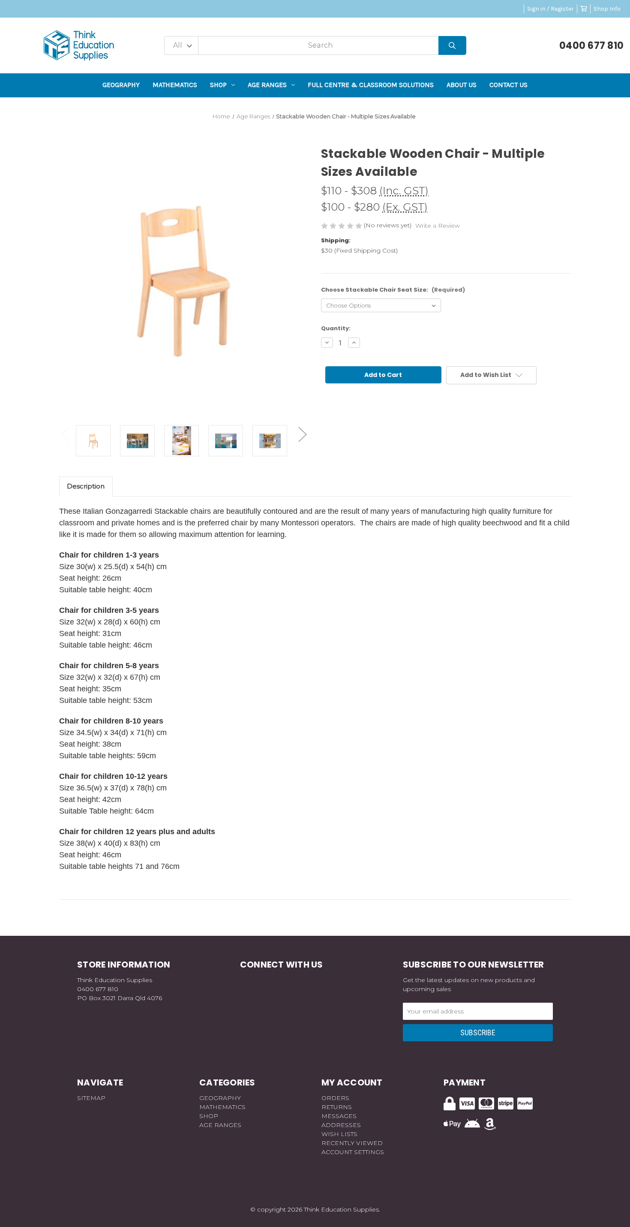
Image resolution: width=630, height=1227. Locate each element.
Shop (218, 85)
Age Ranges (267, 85)
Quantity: (336, 328)
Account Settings (352, 1152)
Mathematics (175, 85)
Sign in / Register (550, 8)
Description (86, 486)
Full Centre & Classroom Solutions (371, 85)
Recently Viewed (352, 1143)
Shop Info (607, 8)
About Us (462, 85)
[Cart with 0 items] (583, 8)
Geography (121, 85)
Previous (65, 434)
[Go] (452, 45)
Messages (339, 1116)
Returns (336, 1107)
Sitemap (91, 1098)
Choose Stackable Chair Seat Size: (393, 290)
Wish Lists (339, 1134)
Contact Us (508, 85)
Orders (335, 1098)
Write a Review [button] (437, 225)
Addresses (341, 1125)
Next (302, 434)
